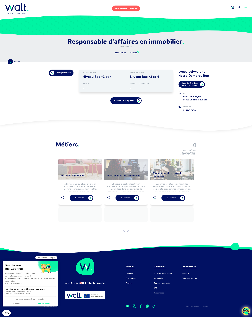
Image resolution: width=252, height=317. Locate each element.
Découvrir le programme (124, 100)
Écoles (129, 283)
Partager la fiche (63, 73)
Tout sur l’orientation (163, 273)
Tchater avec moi (189, 278)
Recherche (186, 283)
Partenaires (159, 293)
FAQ (156, 288)
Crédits (205, 306)
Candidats (130, 273)
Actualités (158, 278)
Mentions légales (192, 306)
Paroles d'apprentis (162, 283)
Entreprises (131, 278)
